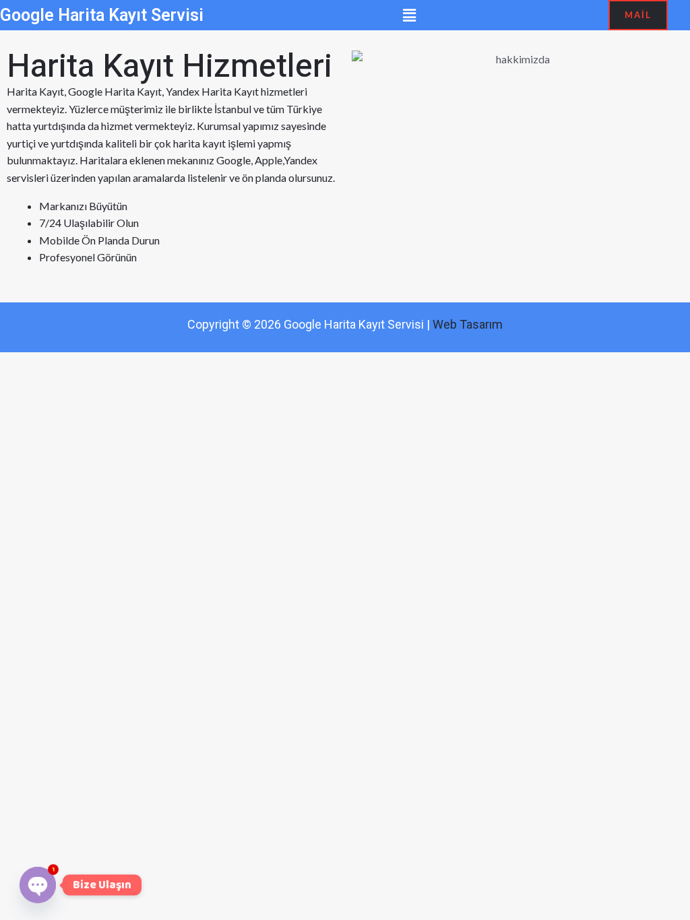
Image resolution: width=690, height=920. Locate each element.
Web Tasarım (468, 324)
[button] (409, 15)
